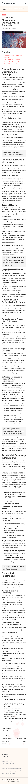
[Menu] (25, 3)
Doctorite (4, 752)
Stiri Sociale (5, 756)
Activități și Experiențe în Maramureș (13, 64)
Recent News (5, 754)
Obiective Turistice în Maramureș (12, 59)
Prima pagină (5, 8)
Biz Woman (8, 3)
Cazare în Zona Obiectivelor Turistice (13, 61)
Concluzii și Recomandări (10, 66)
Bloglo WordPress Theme (14, 781)
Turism (3, 14)
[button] (6, 730)
